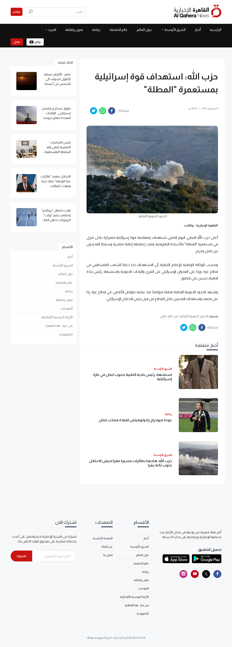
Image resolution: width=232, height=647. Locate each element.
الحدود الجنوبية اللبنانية (193, 316)
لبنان (163, 316)
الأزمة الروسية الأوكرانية (57, 317)
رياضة (96, 30)
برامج (38, 42)
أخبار (198, 30)
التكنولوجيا (66, 334)
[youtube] (195, 574)
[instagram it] (183, 574)
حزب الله (172, 316)
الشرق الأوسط (175, 30)
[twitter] (93, 110)
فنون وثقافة (74, 30)
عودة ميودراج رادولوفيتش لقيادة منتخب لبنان (135, 420)
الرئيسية (215, 30)
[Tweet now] (206, 574)
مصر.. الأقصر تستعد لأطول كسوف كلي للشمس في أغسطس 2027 (55, 79)
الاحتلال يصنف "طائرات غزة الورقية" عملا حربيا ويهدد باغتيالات (56, 181)
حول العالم (144, 30)
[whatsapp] (102, 110)
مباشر (16, 11)
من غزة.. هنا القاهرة (59, 325)
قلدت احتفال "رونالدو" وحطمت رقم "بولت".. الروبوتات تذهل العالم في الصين (56, 215)
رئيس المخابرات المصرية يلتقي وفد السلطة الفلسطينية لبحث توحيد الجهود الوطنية (57, 147)
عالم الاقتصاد (118, 30)
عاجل (17, 42)
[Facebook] (217, 574)
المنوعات (67, 308)
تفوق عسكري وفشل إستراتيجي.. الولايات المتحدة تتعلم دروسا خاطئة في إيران (56, 113)
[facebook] (111, 110)
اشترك (21, 556)
